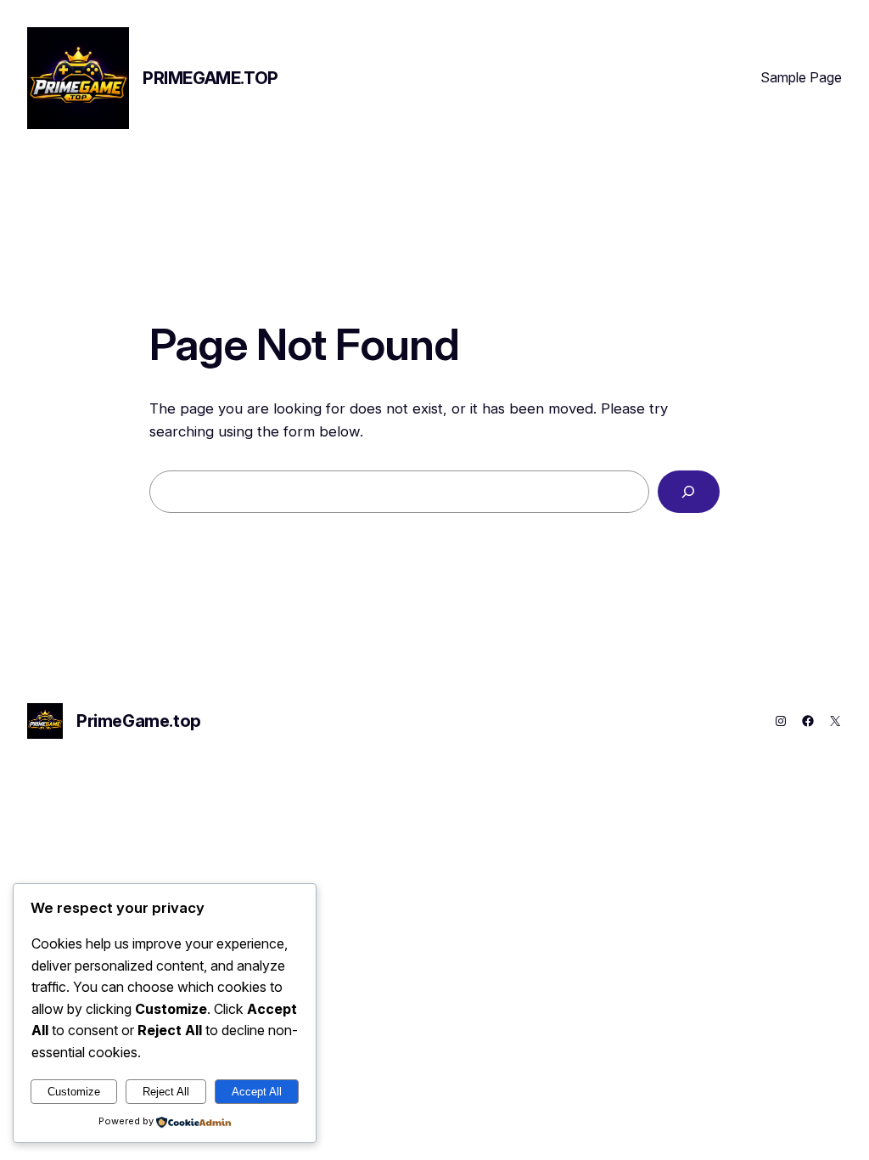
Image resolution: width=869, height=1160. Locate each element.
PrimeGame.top (210, 78)
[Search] (689, 492)
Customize (74, 1091)
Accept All (257, 1091)
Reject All (166, 1091)
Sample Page (801, 77)
